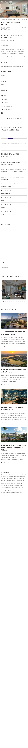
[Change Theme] (2, 2)
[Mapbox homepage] (5, 267)
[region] (14, 248)
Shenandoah (4, 19)
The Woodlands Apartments (16, 19)
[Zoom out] (3, 265)
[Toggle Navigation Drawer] (26, 2)
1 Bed (10, 137)
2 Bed (15, 137)
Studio (4, 137)
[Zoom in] (3, 262)
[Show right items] (27, 290)
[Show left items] (1, 290)
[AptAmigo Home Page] (7, 2)
